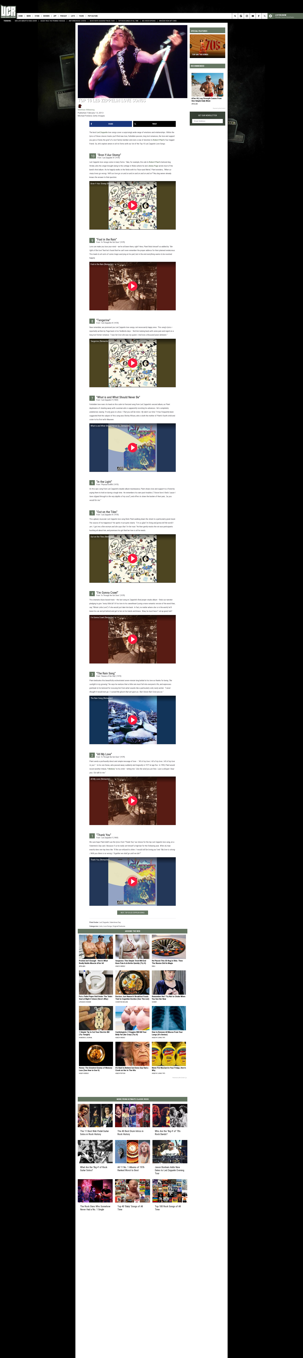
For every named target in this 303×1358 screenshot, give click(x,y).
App (54, 16)
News (29, 16)
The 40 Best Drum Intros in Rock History (130, 1133)
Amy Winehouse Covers (77, 21)
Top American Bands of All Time (190, 54)
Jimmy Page (153, 166)
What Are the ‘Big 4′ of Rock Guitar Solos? (93, 1169)
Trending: (7, 21)
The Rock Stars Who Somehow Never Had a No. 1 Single (95, 1208)
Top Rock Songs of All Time (128, 21)
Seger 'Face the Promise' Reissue (52, 21)
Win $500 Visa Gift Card (168, 21)
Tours (81, 16)
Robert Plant (158, 140)
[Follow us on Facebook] (259, 16)
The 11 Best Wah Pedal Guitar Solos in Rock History (94, 1133)
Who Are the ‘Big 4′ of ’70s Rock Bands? (167, 1133)
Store (37, 16)
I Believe (111, 769)
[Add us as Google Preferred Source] (241, 16)
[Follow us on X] (264, 16)
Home (20, 16)
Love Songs (107, 926)
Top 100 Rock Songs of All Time (168, 1208)
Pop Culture (93, 16)
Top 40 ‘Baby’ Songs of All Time (130, 1208)
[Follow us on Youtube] (253, 16)
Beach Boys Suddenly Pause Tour (102, 21)
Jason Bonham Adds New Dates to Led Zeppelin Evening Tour (169, 1170)
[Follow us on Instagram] (247, 16)
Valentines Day (115, 922)
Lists (73, 16)
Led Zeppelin (102, 132)
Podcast (63, 16)
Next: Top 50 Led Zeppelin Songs (133, 913)
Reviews (46, 16)
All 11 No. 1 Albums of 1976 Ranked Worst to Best (130, 1169)
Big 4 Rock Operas (149, 21)
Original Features (119, 926)
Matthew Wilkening (86, 110)
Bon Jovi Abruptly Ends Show (26, 21)
